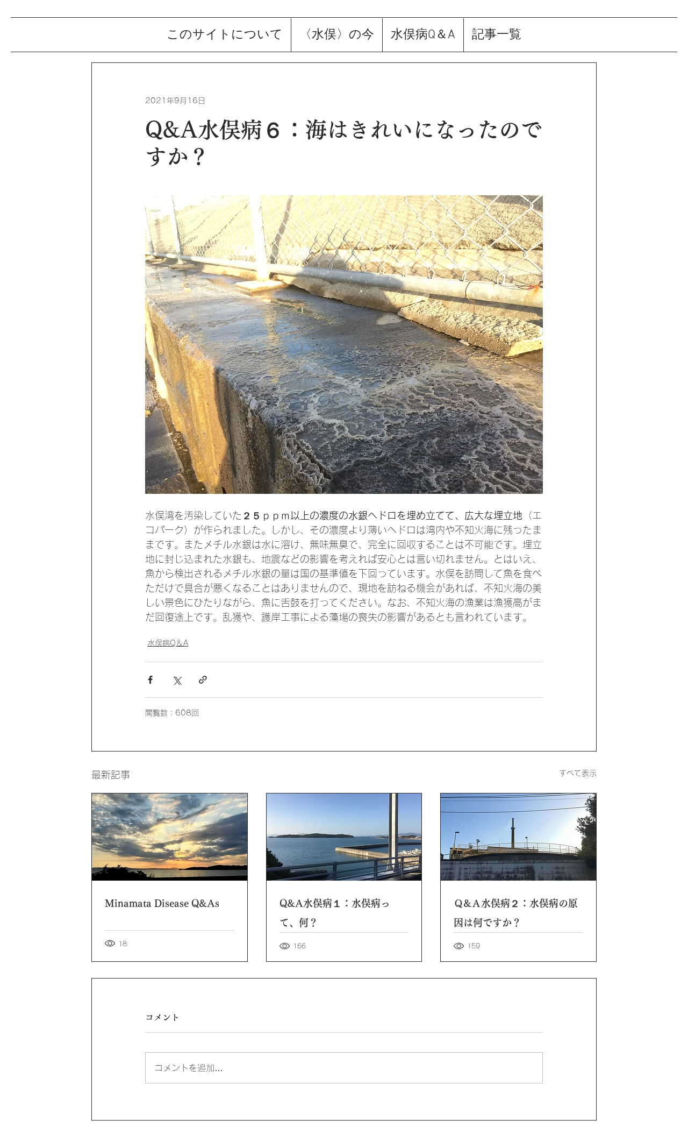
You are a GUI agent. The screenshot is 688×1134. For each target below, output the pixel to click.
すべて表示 (578, 773)
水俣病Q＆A (167, 643)
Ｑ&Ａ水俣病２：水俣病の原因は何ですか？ (516, 912)
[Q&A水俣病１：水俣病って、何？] (344, 837)
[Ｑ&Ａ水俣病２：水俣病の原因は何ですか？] (518, 837)
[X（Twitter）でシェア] (176, 680)
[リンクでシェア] (203, 680)
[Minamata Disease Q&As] (169, 837)
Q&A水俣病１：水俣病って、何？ (335, 912)
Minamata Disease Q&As (162, 903)
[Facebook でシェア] (150, 680)
